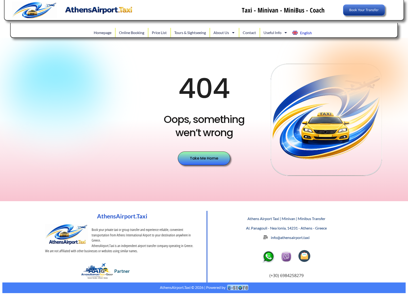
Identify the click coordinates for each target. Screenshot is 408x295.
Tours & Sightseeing (190, 32)
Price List (159, 32)
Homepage (102, 32)
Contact (249, 32)
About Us (221, 32)
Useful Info (272, 32)
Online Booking (131, 32)
